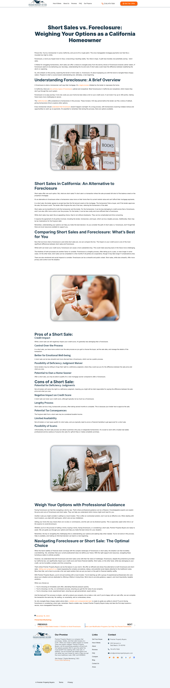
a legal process (84, 85)
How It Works (57, 3)
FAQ (80, 3)
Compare (95, 656)
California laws (42, 101)
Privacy (70, 682)
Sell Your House (97, 639)
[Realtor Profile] (134, 657)
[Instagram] (121, 657)
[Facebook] (113, 657)
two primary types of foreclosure (60, 89)
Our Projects (88, 3)
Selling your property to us (48, 569)
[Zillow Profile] (126, 657)
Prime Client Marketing (62, 660)
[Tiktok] (130, 657)
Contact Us (95, 663)
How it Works (96, 642)
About (94, 646)
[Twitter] (109, 657)
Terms (61, 682)
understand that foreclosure (61, 107)
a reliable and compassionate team (80, 601)
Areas (94, 667)
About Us (66, 3)
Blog (93, 660)
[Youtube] (117, 657)
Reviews (74, 3)
